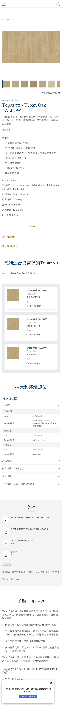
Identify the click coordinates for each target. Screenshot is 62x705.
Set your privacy (28, 696)
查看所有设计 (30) (50, 92)
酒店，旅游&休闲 (14, 679)
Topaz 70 (10, 19)
